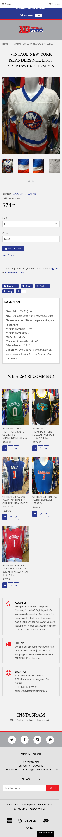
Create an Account (15, 272)
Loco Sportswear (24, 193)
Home (5, 43)
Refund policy (28, 804)
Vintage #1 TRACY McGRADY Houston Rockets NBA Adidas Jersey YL (15, 570)
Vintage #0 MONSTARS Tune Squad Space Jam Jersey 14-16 (43, 433)
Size (4, 217)
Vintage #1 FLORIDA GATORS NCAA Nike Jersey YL (44, 500)
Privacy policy (13, 804)
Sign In (54, 268)
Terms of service (45, 804)
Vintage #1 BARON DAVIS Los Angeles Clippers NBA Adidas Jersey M (15, 502)
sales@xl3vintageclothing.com (32, 8)
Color (5, 233)
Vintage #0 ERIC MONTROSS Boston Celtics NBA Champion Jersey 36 (15, 433)
